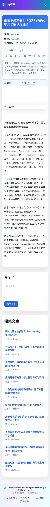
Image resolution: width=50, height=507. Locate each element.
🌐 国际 (15, 38)
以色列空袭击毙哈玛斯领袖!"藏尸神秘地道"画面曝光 (24, 391)
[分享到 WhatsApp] (20, 56)
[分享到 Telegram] (6, 56)
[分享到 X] (11, 56)
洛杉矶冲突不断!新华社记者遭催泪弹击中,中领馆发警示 (25, 449)
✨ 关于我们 (38, 497)
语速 (24, 82)
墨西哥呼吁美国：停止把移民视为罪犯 (24, 377)
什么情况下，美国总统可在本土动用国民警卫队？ (24, 348)
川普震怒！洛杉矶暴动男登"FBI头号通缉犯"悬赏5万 (24, 364)
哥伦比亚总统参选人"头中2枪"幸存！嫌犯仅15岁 (24, 333)
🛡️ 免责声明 (25, 497)
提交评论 (11, 304)
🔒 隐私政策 (11, 497)
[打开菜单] (45, 4)
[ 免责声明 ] (32, 73)
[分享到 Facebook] (16, 56)
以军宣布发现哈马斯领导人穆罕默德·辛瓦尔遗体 (25, 433)
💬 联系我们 (25, 501)
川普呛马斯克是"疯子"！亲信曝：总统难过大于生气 (24, 418)
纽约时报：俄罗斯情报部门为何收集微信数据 (24, 464)
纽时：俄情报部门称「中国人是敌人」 (24, 404)
